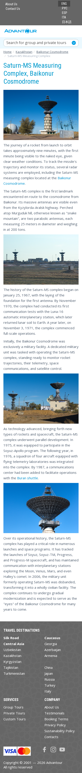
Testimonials (54, 713)
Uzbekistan (12, 649)
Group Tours (13, 707)
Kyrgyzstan (12, 661)
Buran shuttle (27, 478)
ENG (64, 3)
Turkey (49, 685)
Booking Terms (56, 719)
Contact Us (13, 8)
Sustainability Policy (59, 731)
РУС (64, 8)
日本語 (67, 22)
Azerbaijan (52, 649)
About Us (11, 4)
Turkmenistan (14, 673)
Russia (49, 679)
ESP (64, 13)
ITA (64, 17)
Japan (48, 673)
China (48, 667)
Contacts (51, 736)
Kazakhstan (12, 655)
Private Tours (14, 713)
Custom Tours (14, 719)
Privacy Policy (55, 725)
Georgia (50, 643)
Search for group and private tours (36, 42)
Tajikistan (10, 667)
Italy (47, 691)
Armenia (50, 655)
